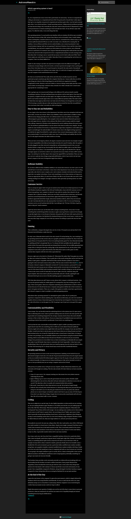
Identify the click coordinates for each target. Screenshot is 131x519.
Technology (31, 495)
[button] (28, 13)
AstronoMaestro (27, 2)
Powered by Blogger (66, 517)
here (77, 262)
